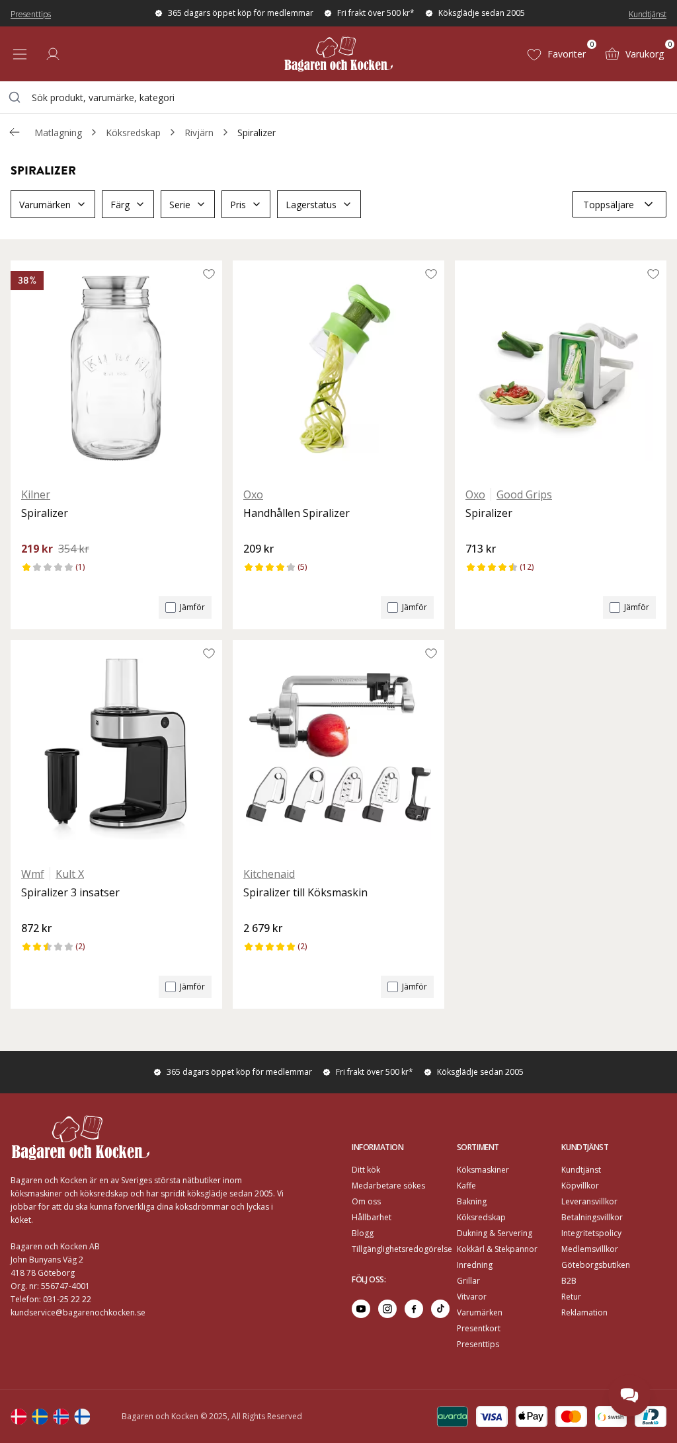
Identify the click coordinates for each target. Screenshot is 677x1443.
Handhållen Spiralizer (296, 513)
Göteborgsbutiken (595, 1264)
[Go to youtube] (361, 1309)
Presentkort (478, 1328)
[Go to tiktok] (440, 1309)
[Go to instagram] (387, 1309)
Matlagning (58, 132)
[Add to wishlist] (209, 273)
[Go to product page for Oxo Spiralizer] (560, 368)
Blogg (363, 1233)
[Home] (338, 54)
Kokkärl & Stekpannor (497, 1249)
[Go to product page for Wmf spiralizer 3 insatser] (116, 747)
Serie (179, 204)
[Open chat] (629, 1395)
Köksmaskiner (483, 1169)
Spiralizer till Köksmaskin (305, 892)
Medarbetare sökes (388, 1185)
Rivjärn (199, 132)
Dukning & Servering (494, 1233)
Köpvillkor (580, 1185)
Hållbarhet (371, 1217)
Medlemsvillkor (589, 1249)
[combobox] (338, 97)
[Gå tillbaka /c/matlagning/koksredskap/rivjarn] (14, 132)
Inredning (475, 1264)
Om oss (366, 1201)
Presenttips (31, 14)
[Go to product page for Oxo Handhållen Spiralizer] (338, 368)
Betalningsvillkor (592, 1217)
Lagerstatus (311, 204)
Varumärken (45, 204)
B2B (569, 1280)
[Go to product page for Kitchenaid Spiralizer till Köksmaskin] (338, 747)
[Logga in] (53, 54)
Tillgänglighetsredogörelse (402, 1249)
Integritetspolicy (591, 1233)
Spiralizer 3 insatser (70, 892)
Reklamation (584, 1312)
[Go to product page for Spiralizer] (116, 368)
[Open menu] (19, 54)
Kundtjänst (647, 14)
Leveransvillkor (589, 1201)
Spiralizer (256, 132)
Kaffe (466, 1185)
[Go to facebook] (414, 1309)
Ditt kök (366, 1169)
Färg (120, 204)
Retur (571, 1296)
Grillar (468, 1280)
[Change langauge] (18, 1416)
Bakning (472, 1201)
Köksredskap (133, 132)
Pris (238, 204)
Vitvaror (472, 1296)
